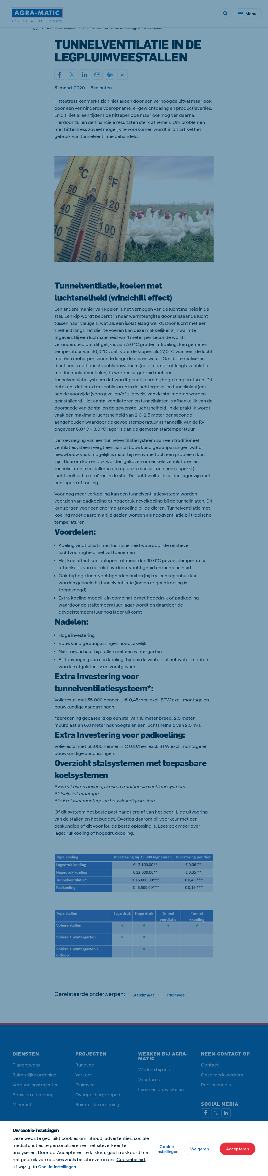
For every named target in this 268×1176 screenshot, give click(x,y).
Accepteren (237, 1148)
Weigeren (199, 1148)
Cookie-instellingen (167, 1149)
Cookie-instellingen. (57, 1166)
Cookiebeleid (130, 1159)
